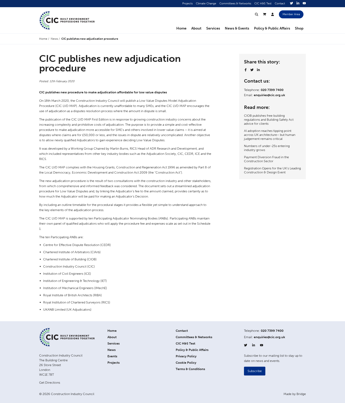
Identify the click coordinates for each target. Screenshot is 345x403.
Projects (187, 3)
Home (181, 28)
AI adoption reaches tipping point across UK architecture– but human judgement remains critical (269, 135)
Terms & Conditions (190, 369)
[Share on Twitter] (252, 69)
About (196, 28)
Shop (299, 28)
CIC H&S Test (263, 3)
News (54, 38)
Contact (280, 3)
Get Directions (49, 382)
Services (213, 28)
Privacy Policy (186, 356)
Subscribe (255, 371)
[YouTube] (304, 4)
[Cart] (264, 14)
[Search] (256, 14)
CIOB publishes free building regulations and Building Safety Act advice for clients (268, 119)
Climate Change (206, 3)
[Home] (67, 20)
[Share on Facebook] (245, 69)
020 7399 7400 (272, 90)
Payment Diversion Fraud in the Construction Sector (266, 159)
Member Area (291, 14)
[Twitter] (291, 4)
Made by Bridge (295, 394)
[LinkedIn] (297, 4)
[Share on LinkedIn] (258, 69)
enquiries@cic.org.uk (269, 95)
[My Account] (272, 14)
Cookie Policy (186, 362)
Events (112, 356)
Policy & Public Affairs (272, 28)
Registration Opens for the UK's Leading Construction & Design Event (272, 170)
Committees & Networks (235, 3)
